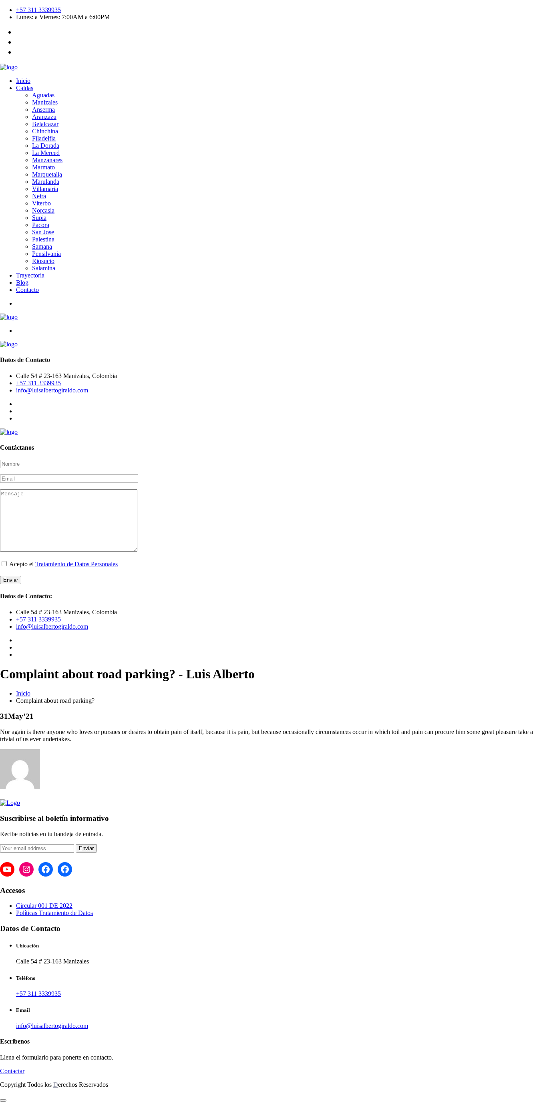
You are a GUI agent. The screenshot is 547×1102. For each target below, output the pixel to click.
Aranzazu (44, 116)
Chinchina (45, 131)
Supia (39, 217)
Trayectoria (30, 275)
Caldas (24, 87)
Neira (39, 196)
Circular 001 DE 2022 (44, 905)
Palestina (43, 239)
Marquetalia (47, 174)
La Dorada (45, 145)
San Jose (43, 232)
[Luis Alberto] (9, 67)
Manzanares (47, 160)
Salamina (43, 268)
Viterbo (41, 203)
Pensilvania (46, 253)
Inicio (23, 80)
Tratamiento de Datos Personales (76, 564)
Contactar (12, 1071)
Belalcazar (45, 124)
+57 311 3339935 (38, 9)
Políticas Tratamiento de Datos (54, 912)
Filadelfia (44, 138)
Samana (42, 246)
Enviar (86, 848)
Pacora (40, 224)
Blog (22, 282)
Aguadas (43, 95)
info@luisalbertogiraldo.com (52, 390)
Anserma (43, 109)
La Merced (46, 152)
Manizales (45, 102)
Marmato (43, 167)
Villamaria (45, 188)
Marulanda (45, 181)
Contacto (27, 289)
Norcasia (43, 210)
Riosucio (43, 260)
